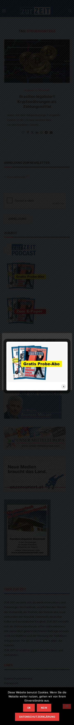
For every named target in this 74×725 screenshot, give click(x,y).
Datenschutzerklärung (37, 716)
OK (29, 707)
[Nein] (67, 706)
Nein (44, 707)
